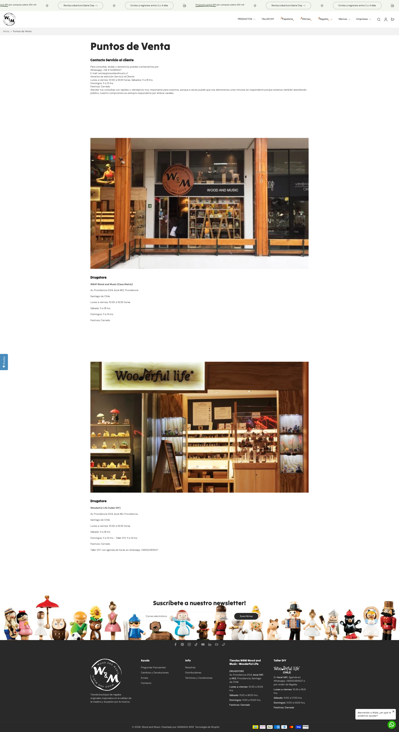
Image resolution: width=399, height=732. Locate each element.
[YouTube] (203, 644)
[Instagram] (189, 644)
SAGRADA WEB (185, 726)
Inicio (6, 31)
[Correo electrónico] (216, 644)
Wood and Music (151, 726)
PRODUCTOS (245, 19)
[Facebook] (175, 644)
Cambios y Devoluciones (155, 672)
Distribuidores (193, 672)
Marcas (343, 19)
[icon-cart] (392, 19)
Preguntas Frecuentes (153, 667)
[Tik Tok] (196, 644)
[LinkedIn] (209, 644)
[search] (378, 19)
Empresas (362, 19)
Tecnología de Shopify (207, 726)
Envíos (144, 677)
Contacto (146, 683)
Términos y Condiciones (198, 677)
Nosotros (190, 667)
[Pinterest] (182, 644)
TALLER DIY (268, 19)
